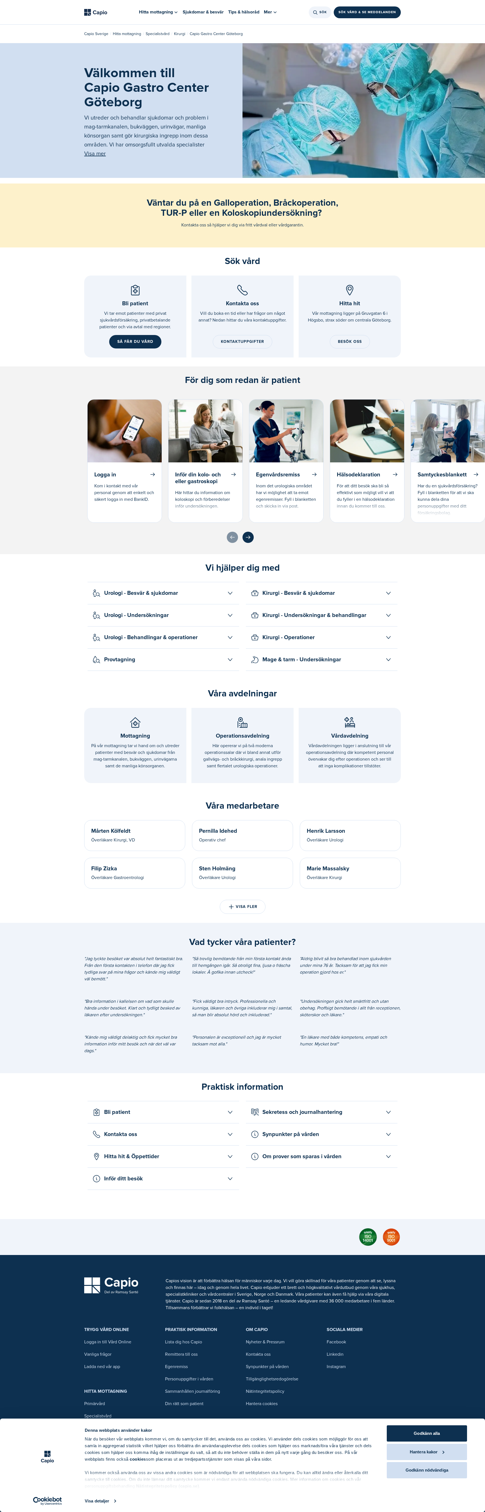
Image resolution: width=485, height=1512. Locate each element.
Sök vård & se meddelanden (367, 12)
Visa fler (246, 906)
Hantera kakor (424, 1451)
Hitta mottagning (127, 33)
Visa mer (95, 153)
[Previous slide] (232, 537)
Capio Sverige (96, 33)
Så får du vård (135, 341)
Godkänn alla (427, 1433)
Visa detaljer (97, 1501)
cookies (138, 1459)
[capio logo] (111, 1285)
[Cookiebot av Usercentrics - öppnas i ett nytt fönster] (47, 1501)
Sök (323, 12)
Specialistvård (158, 33)
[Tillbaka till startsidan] (95, 12)
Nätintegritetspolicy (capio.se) (167, 1486)
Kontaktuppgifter (242, 341)
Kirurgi (179, 33)
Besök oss (350, 341)
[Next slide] (248, 537)
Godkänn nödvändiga (427, 1470)
